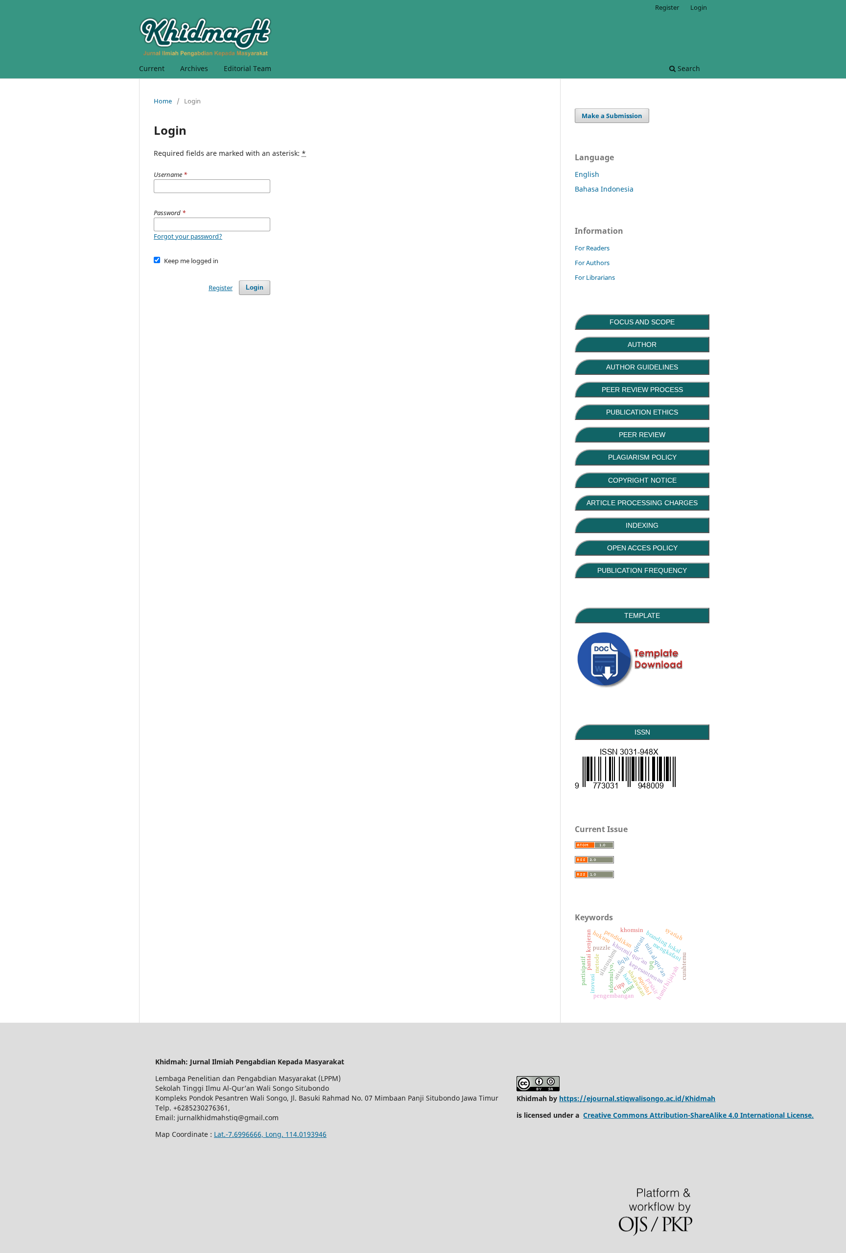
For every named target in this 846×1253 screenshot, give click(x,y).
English (587, 174)
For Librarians (595, 277)
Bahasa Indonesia (604, 189)
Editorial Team (247, 68)
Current (151, 68)
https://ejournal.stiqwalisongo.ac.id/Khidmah (637, 1098)
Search (688, 68)
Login (698, 7)
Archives (194, 68)
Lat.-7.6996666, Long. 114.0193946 (270, 1134)
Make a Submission (612, 115)
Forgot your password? (188, 236)
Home (163, 101)
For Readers (592, 248)
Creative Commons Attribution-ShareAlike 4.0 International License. (698, 1115)
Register (667, 7)
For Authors (592, 262)
